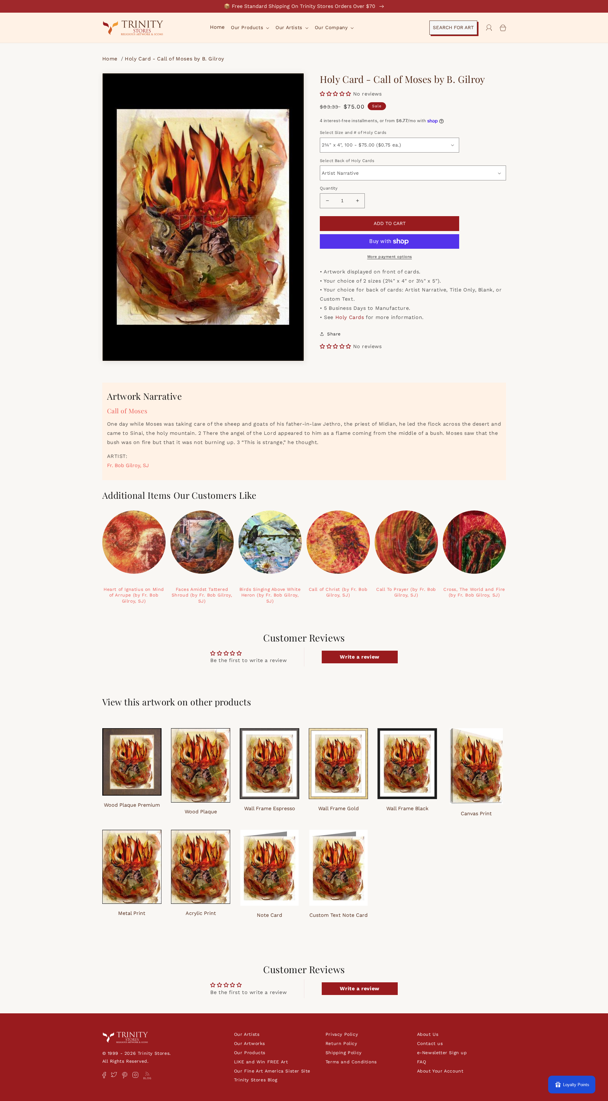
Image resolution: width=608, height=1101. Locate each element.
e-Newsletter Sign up (442, 1052)
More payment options (389, 256)
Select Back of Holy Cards (347, 160)
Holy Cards (349, 317)
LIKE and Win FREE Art (261, 1061)
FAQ (421, 1061)
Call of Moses (127, 410)
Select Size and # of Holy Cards (353, 132)
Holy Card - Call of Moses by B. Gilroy (174, 59)
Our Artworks (249, 1043)
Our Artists (247, 1034)
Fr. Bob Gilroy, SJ (128, 465)
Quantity (329, 188)
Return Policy (341, 1043)
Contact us (430, 1043)
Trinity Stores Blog (255, 1079)
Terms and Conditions (351, 1061)
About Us (428, 1034)
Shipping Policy (344, 1052)
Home (110, 59)
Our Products (249, 1052)
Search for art (453, 27)
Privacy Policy (342, 1034)
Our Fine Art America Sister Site (272, 1070)
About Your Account (440, 1070)
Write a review (359, 657)
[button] (249, 28)
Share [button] (334, 333)
